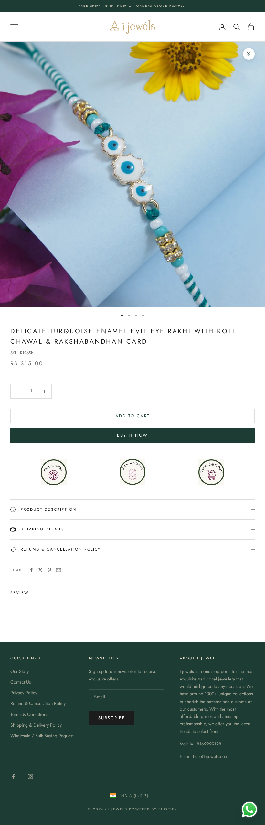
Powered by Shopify (153, 809)
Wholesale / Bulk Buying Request (41, 736)
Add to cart (132, 416)
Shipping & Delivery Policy (36, 725)
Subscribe (111, 718)
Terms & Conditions (29, 714)
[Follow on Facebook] (13, 776)
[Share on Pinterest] (49, 570)
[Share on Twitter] (40, 570)
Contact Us (20, 682)
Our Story (19, 671)
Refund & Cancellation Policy (38, 703)
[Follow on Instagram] (30, 776)
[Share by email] (58, 570)
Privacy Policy (23, 693)
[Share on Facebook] (31, 570)
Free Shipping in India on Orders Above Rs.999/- (132, 5)
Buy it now (132, 435)
